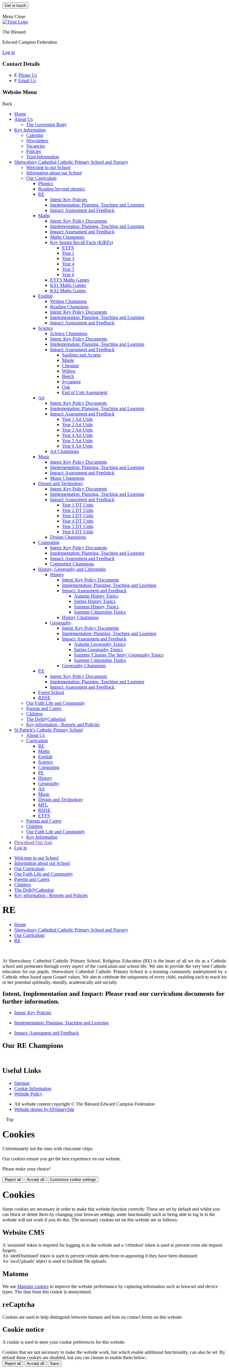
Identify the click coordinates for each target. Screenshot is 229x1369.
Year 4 (68, 263)
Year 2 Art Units (77, 424)
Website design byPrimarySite (44, 1109)
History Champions (80, 617)
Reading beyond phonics (61, 188)
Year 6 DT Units (77, 531)
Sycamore (71, 381)
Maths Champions (67, 237)
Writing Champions (68, 301)
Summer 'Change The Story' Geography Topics (118, 654)
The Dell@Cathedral (46, 719)
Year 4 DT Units (77, 520)
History (57, 574)
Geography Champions (84, 665)
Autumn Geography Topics (100, 644)
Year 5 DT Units (77, 526)
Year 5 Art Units (77, 440)
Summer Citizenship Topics (100, 612)
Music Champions (67, 478)
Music (44, 456)
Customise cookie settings (73, 1179)
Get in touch (15, 5)
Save (54, 1363)
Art (41, 397)
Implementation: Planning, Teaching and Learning (97, 204)
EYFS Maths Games (69, 279)
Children (34, 713)
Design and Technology (60, 483)
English (45, 296)
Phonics (45, 183)
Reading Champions (69, 306)
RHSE (44, 697)
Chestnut (70, 365)
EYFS (68, 247)
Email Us (27, 80)
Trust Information (42, 156)
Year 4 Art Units (77, 435)
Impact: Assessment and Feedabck (82, 472)
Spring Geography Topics (98, 649)
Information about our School (54, 172)
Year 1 (68, 253)
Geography (60, 622)
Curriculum (37, 740)
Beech (68, 376)
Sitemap (22, 1083)
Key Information (30, 129)
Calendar (34, 135)
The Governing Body (46, 124)
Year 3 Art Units (77, 429)
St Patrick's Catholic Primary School (48, 729)
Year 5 (68, 269)
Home (20, 113)
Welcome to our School (48, 167)
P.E (41, 670)
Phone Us (27, 75)
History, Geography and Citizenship (72, 569)
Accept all (35, 1179)
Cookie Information (32, 1088)
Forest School (51, 692)
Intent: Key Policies (68, 199)
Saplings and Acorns (81, 354)
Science (45, 328)
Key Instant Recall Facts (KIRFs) (81, 242)
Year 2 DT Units (77, 510)
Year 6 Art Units (77, 445)
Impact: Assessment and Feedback (82, 210)
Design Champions (68, 537)
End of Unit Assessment (84, 392)
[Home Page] (15, 21)
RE (41, 194)
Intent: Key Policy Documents (78, 221)
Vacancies (35, 146)
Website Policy (28, 1093)
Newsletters (37, 140)
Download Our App (33, 842)
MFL (43, 804)
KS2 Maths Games (68, 290)
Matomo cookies (33, 1286)
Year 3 (68, 258)
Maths (44, 215)
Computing (48, 542)
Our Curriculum (41, 178)
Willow (69, 370)
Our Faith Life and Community (55, 703)
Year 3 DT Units (77, 515)
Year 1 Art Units (77, 419)
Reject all (13, 1179)
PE (41, 772)
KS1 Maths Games (68, 285)
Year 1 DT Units (77, 504)
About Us (23, 119)
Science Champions (68, 333)
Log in (8, 52)
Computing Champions (72, 563)
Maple (68, 360)
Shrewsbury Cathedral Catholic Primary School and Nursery (71, 162)
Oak (66, 387)
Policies (33, 151)
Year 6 (68, 274)
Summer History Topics (96, 606)
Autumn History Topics (96, 595)
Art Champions (64, 451)
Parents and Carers (43, 708)
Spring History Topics (94, 601)
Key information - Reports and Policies (63, 724)
